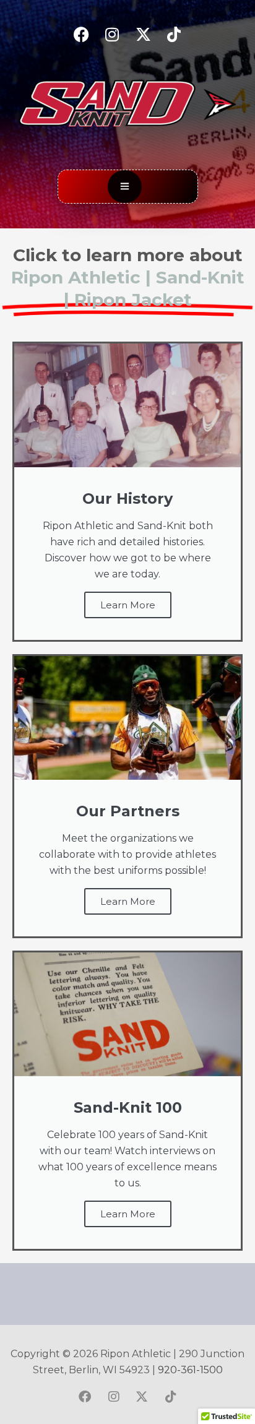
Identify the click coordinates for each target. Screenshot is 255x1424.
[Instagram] (112, 34)
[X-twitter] (142, 34)
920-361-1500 (190, 1370)
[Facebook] (81, 34)
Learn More (127, 605)
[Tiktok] (173, 34)
